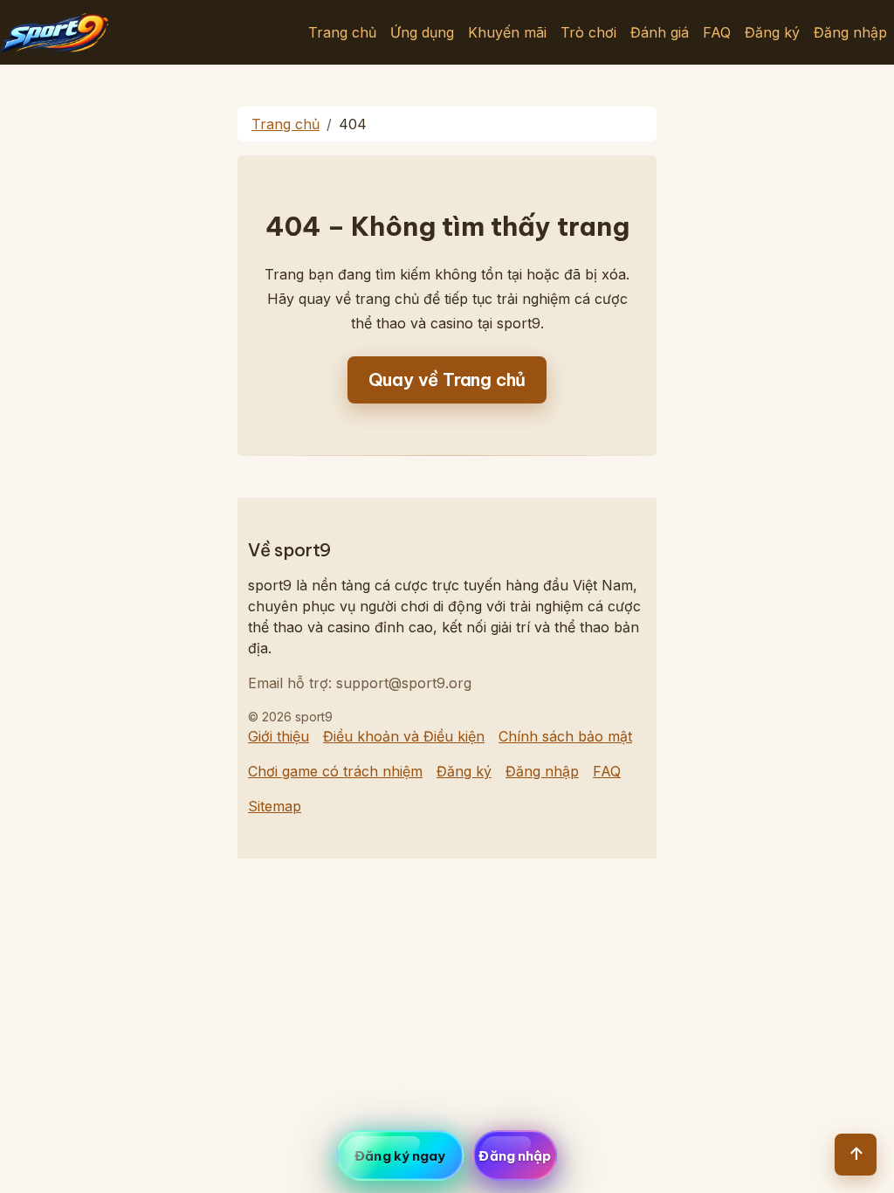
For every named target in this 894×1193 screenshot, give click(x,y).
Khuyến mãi (507, 32)
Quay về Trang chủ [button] (447, 379)
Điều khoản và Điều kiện (404, 736)
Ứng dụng (422, 32)
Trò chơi (588, 32)
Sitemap (274, 806)
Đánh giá (659, 32)
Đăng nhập (850, 32)
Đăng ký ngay (399, 1156)
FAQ (717, 32)
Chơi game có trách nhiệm (335, 771)
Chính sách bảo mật (565, 736)
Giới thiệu (278, 736)
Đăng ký (772, 32)
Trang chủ (342, 32)
